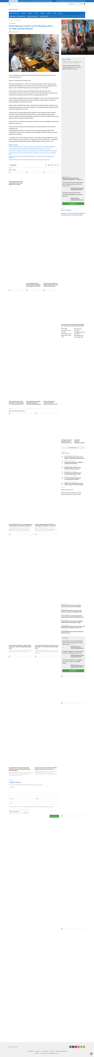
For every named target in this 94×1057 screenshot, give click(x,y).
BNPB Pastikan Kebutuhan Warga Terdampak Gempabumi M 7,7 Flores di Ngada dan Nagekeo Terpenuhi (72, 178)
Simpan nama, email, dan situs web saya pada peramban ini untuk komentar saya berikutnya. (32, 806)
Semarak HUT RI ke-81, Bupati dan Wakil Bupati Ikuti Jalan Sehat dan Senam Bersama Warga (72, 325)
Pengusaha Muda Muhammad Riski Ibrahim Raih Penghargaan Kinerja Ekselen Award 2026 (77, 199)
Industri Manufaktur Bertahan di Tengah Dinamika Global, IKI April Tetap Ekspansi (71, 606)
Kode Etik (37, 1051)
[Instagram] (78, 1047)
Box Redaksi (30, 1051)
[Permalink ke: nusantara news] (10, 31)
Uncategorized (12, 23)
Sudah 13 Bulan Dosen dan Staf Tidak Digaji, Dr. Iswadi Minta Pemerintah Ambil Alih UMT (74, 457)
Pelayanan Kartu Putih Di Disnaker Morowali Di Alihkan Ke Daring (72, 468)
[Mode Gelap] (84, 4)
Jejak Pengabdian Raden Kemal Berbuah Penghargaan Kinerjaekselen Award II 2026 (29, 148)
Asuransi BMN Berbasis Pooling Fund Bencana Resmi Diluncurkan (72, 632)
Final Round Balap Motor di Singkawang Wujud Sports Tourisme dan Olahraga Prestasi (77, 666)
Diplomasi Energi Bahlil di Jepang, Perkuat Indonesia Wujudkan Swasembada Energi (71, 611)
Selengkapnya (72, 203)
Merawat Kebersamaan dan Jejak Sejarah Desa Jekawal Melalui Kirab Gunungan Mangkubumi (32, 146)
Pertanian (30, 13)
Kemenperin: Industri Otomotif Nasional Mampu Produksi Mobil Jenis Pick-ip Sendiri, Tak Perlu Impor (77, 647)
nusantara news (15, 31)
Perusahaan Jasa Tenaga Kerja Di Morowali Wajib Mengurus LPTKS (72, 473)
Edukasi (36, 13)
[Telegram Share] (55, 165)
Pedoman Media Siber (61, 1051)
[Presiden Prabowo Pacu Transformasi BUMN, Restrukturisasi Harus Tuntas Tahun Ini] (51, 344)
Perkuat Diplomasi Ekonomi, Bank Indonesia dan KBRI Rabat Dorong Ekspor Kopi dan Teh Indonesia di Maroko (73, 627)
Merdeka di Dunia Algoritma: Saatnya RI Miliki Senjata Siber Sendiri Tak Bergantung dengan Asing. (33, 150)
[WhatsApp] (81, 1047)
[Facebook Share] (46, 165)
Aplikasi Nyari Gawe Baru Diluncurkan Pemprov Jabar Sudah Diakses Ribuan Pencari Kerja (73, 484)
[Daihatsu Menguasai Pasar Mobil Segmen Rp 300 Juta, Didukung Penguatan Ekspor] (73, 652)
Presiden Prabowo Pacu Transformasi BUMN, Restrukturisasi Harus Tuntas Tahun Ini (29, 159)
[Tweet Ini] (49, 165)
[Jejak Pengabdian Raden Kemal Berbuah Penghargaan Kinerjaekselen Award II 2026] (34, 226)
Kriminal (49, 13)
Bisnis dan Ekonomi (14, 13)
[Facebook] (70, 1047)
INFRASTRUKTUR (21, 16)
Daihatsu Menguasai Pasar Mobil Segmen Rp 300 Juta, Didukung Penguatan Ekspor (77, 656)
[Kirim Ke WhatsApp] (58, 165)
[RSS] (84, 1047)
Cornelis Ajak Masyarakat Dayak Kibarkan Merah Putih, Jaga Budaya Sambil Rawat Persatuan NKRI (77, 189)
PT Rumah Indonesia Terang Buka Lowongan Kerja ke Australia (72, 478)
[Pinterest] (76, 1047)
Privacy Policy (44, 1051)
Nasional (42, 13)
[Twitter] (73, 1047)
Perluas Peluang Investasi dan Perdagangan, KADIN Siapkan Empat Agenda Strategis (72, 621)
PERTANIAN (12, 16)
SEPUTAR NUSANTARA (32, 16)
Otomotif (23, 13)
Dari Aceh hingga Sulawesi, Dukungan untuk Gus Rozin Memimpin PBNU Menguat (52, 1)
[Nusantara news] (13, 9)
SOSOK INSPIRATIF (44, 16)
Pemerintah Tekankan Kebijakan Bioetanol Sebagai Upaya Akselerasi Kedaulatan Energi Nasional (72, 616)
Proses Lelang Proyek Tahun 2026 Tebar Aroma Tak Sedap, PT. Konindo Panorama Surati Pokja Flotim (32, 153)
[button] (81, 4)
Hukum (54, 13)
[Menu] (10, 4)
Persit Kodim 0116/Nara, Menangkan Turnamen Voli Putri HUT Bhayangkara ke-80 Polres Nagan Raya (79, 441)
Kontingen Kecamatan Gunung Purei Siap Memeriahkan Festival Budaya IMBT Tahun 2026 (66, 441)
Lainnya (60, 13)
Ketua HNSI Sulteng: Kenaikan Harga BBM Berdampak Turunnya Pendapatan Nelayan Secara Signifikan (31, 157)
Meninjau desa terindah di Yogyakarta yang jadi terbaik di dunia (73, 463)
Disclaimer (52, 1051)
